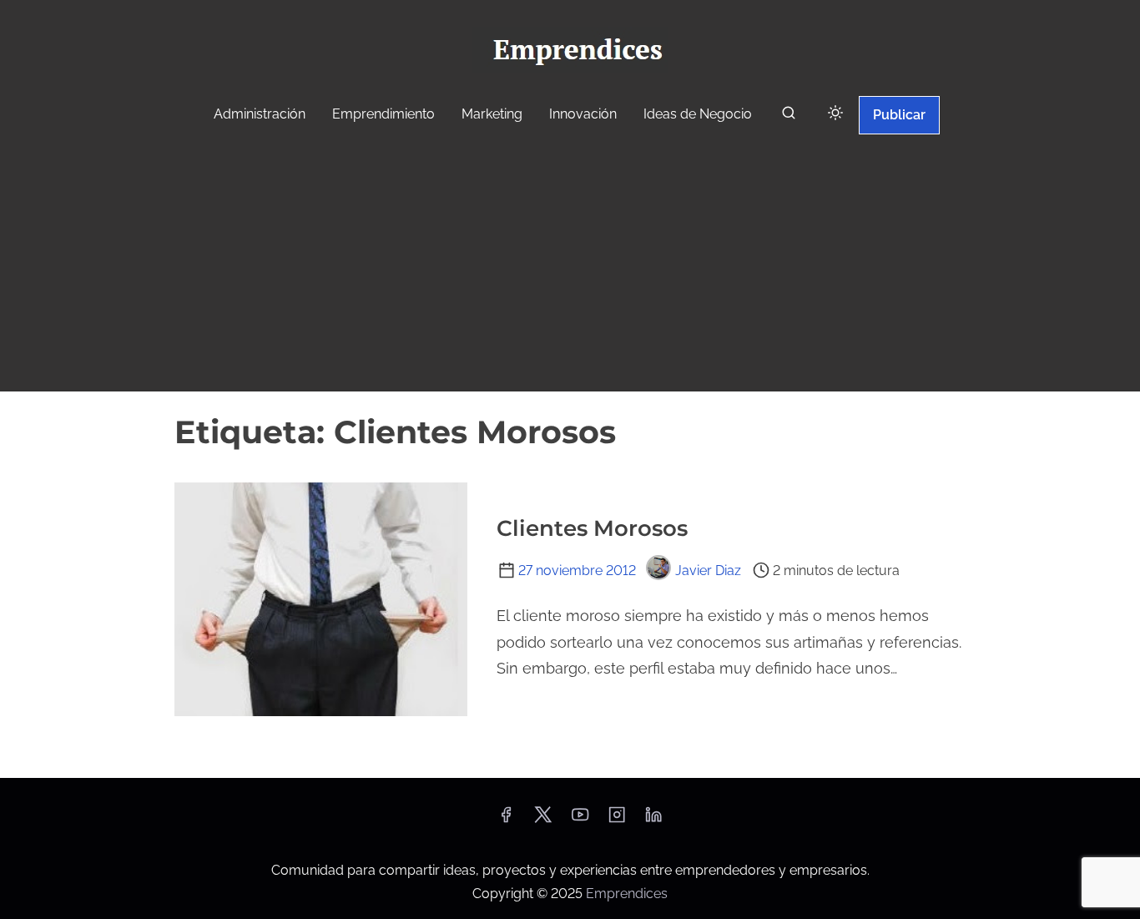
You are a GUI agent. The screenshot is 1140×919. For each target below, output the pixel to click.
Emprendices (627, 893)
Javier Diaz (708, 570)
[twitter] (543, 820)
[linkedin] (653, 820)
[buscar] (788, 116)
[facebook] (505, 820)
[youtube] (580, 820)
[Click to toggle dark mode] (835, 114)
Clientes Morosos (592, 528)
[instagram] (616, 820)
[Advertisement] (570, 265)
